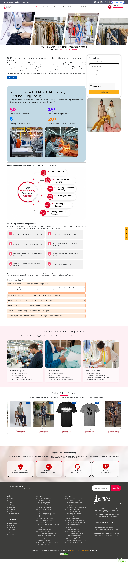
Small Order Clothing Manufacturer (75, 516)
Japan (56, 49)
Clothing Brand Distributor (44, 507)
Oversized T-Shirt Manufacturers (74, 504)
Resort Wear (12, 529)
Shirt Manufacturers (71, 515)
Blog (76, 7)
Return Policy (12, 509)
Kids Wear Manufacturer (43, 540)
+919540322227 (9, 2)
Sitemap (11, 516)
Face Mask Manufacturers (44, 529)
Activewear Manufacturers (44, 498)
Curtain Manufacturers (43, 516)
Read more (12, 77)
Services (11, 500)
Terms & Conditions (14, 513)
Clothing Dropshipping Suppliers (46, 509)
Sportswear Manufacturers (73, 518)
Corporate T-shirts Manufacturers (46, 515)
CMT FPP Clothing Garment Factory (46, 513)
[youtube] (98, 2)
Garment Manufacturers (43, 531)
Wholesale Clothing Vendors (74, 538)
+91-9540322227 (99, 519)
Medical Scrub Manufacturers (74, 498)
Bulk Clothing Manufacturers (45, 505)
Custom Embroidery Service (44, 522)
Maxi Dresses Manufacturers (44, 544)
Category (37, 7)
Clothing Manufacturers (43, 511)
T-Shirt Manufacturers (72, 526)
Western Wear (12, 532)
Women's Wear (13, 523)
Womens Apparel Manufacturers (75, 542)
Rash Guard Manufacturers (73, 511)
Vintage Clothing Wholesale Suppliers (76, 533)
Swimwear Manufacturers (73, 524)
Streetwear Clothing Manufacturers (75, 520)
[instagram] (101, 2)
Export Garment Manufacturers (45, 527)
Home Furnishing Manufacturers (46, 535)
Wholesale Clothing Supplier (74, 537)
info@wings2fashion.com (24, 2)
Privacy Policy (12, 507)
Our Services (55, 7)
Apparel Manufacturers (43, 500)
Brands (10, 502)
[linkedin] (108, 2)
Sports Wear (12, 527)
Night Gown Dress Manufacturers (75, 500)
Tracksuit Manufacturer (72, 529)
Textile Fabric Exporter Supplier (74, 527)
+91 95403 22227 (118, 8)
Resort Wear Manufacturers (73, 513)
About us (11, 498)
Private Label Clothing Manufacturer (76, 507)
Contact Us (84, 7)
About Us (45, 7)
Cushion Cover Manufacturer (45, 518)
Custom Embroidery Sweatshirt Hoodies (48, 524)
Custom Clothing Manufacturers (45, 520)
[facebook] (105, 2)
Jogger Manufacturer (43, 538)
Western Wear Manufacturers (74, 535)
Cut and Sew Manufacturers (44, 526)
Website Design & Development (79, 550)
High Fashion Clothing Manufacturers (47, 533)
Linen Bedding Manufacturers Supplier (47, 542)
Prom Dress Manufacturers (73, 509)
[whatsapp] (95, 2)
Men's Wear (12, 521)
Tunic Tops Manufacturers (73, 531)
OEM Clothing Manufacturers (74, 502)
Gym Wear (11, 534)
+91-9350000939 (108, 519)
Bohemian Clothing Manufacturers (46, 504)
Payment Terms (13, 511)
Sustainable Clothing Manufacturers (75, 522)
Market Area (12, 515)
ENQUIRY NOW (126, 233)
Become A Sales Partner (43, 502)
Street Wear (12, 531)
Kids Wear (11, 525)
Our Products (67, 7)
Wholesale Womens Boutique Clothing (76, 540)
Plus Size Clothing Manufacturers (75, 505)
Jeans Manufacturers (42, 537)
